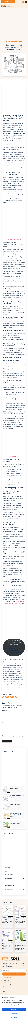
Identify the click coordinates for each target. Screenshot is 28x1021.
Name (4, 722)
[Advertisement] (14, 23)
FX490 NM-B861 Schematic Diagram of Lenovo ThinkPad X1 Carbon (16, 815)
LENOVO (17, 919)
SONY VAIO (4, 919)
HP (15, 942)
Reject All (14, 1018)
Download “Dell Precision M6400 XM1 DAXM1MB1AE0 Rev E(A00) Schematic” (14, 647)
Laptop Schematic (16, 41)
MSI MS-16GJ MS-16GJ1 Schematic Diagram (6, 947)
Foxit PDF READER (14, 603)
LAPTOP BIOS (14, 882)
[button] (23, 2)
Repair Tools (14, 893)
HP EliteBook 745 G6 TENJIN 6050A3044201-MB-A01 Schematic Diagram (16, 823)
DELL (8, 41)
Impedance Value (14, 878)
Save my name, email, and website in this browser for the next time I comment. (13, 737)
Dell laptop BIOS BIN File (14, 239)
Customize (14, 1014)
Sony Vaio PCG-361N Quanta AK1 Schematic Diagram (7, 923)
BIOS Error (14, 868)
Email (4, 729)
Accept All (14, 1009)
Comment (5, 710)
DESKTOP (14, 871)
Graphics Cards (14, 875)
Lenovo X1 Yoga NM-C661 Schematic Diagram (20, 923)
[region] (14, 1008)
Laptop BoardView (14, 886)
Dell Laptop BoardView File (14, 456)
